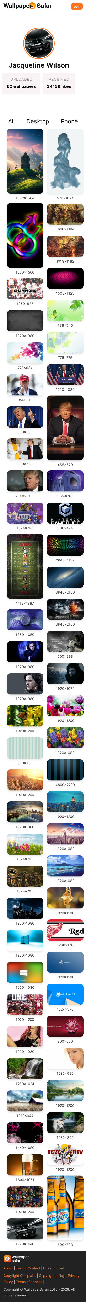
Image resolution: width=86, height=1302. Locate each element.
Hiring (47, 1268)
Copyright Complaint (20, 1275)
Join (77, 6)
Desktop (38, 121)
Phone (69, 121)
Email (59, 1268)
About (8, 1268)
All (11, 121)
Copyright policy (52, 1275)
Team (20, 1268)
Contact (34, 1268)
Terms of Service (29, 1282)
